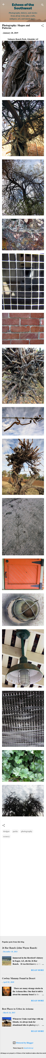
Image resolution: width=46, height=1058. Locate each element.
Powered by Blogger (24, 1042)
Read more (37, 970)
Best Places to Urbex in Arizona (17, 1008)
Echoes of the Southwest (23, 6)
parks (15, 831)
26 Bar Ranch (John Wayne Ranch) (19, 947)
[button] (42, 26)
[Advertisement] (23, 916)
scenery (6, 836)
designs (6, 831)
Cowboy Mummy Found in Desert (18, 978)
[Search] (42, 5)
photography (26, 831)
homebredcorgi (28, 1048)
